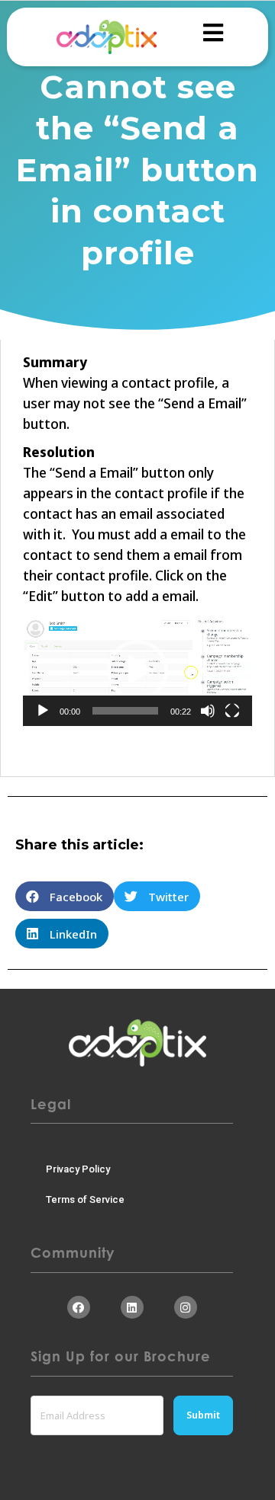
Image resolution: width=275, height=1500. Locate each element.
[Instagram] (185, 1307)
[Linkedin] (132, 1307)
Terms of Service (85, 1199)
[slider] (125, 711)
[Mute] (207, 710)
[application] (137, 670)
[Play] (42, 710)
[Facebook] (78, 1307)
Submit (203, 1415)
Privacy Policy (78, 1169)
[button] (137, 670)
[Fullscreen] (232, 710)
